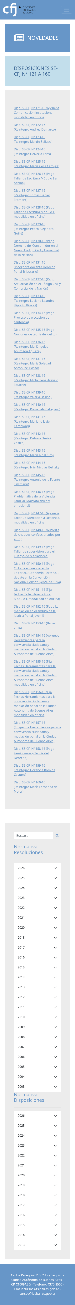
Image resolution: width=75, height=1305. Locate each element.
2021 (21, 917)
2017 (21, 947)
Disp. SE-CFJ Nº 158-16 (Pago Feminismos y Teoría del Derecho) (34, 753)
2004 (21, 1077)
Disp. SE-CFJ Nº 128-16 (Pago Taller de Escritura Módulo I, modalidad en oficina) (34, 212)
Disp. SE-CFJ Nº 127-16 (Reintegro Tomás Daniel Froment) (32, 195)
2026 (21, 868)
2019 (21, 1185)
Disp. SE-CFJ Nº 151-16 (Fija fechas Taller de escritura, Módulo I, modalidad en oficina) (37, 594)
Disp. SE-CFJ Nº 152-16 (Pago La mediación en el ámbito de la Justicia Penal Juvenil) (36, 611)
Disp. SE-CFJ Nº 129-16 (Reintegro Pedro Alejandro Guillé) (34, 228)
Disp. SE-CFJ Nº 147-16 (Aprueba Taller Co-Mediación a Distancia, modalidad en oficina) (37, 517)
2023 (21, 898)
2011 (21, 1007)
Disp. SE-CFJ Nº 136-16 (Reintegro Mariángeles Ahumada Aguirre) (31, 346)
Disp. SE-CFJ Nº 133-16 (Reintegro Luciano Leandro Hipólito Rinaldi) (34, 300)
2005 (21, 1067)
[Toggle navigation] (66, 10)
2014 (21, 977)
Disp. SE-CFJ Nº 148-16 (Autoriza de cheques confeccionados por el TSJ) (37, 534)
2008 (21, 1037)
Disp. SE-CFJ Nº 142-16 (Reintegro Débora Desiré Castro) (32, 438)
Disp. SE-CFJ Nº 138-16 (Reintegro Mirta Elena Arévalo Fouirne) (36, 380)
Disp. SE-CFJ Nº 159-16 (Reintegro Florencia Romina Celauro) (34, 770)
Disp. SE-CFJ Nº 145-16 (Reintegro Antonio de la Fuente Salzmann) (37, 479)
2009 (21, 1027)
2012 (21, 997)
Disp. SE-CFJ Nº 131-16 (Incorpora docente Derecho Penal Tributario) (34, 267)
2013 (21, 987)
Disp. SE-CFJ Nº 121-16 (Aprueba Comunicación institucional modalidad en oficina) (36, 112)
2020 (21, 927)
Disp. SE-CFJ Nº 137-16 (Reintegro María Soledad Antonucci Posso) (32, 363)
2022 (21, 908)
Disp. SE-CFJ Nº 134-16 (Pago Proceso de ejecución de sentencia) (34, 317)
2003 (21, 1086)
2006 (21, 1057)
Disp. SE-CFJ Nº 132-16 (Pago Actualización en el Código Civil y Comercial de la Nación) (37, 284)
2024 (21, 888)
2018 (21, 937)
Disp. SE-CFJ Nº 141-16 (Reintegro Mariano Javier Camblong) (32, 421)
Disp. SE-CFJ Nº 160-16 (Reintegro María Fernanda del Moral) (36, 787)
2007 (21, 1047)
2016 (21, 957)
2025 (21, 878)
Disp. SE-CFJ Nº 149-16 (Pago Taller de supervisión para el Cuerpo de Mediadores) (34, 551)
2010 (21, 1017)
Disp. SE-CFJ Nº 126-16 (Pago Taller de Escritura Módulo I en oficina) (36, 178)
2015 (21, 967)
